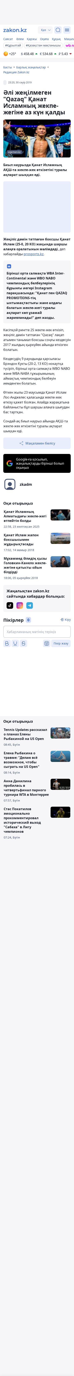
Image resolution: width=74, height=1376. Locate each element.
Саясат (8, 39)
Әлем (20, 39)
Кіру (68, 619)
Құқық (56, 39)
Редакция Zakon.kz (16, 72)
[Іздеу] (58, 30)
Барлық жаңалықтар (31, 67)
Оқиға (44, 39)
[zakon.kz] (15, 30)
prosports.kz (34, 254)
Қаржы (32, 39)
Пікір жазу (61, 643)
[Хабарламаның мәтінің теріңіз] (37, 632)
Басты (7, 67)
